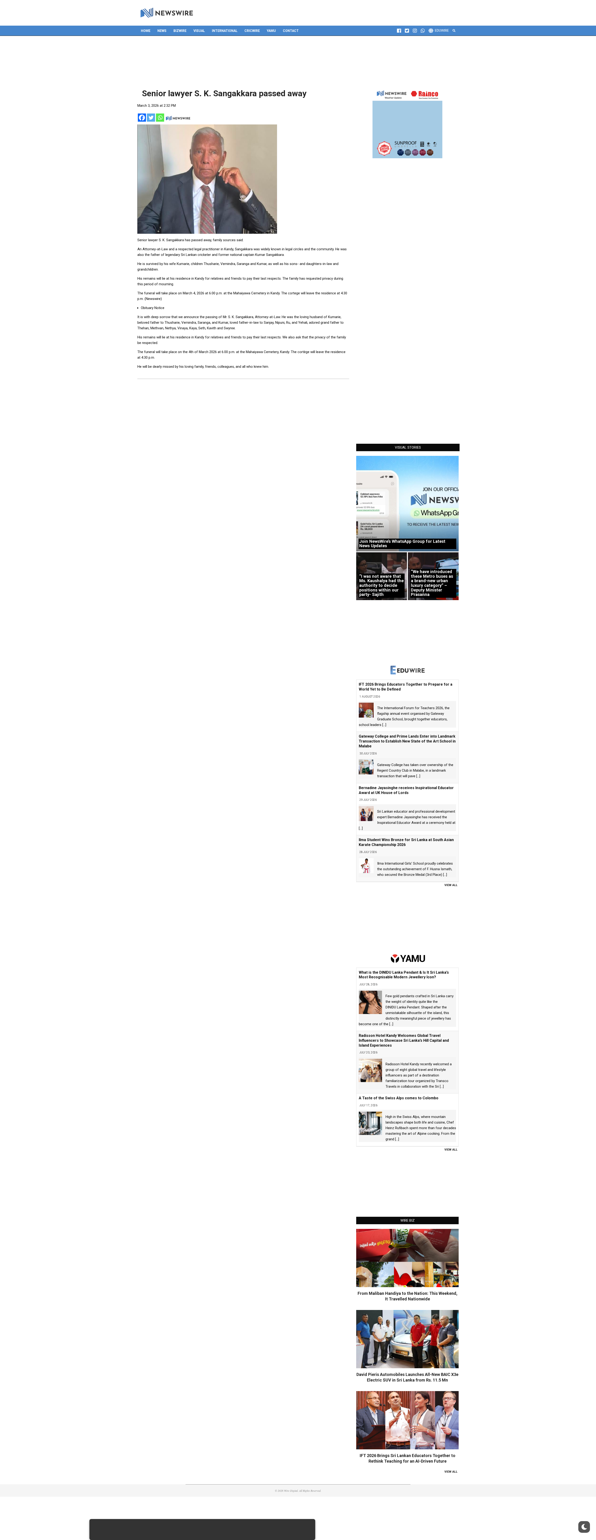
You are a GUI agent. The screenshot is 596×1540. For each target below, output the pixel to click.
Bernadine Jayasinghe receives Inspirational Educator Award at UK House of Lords (406, 790)
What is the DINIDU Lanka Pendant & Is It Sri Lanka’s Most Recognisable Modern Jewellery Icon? (404, 975)
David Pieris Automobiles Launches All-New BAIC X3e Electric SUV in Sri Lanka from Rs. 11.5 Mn (407, 1377)
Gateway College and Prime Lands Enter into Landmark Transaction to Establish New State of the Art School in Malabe (407, 741)
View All (450, 885)
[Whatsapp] (160, 117)
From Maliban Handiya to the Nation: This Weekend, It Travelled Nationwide (407, 1296)
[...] (384, 725)
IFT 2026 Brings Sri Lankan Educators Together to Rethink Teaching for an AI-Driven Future (407, 1458)
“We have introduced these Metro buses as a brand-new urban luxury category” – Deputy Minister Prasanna (432, 583)
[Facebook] (142, 117)
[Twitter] (151, 117)
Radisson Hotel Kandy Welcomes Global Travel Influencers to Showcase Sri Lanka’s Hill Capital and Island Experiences (404, 1040)
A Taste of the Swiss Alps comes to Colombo (398, 1098)
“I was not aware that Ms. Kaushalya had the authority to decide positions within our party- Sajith (381, 585)
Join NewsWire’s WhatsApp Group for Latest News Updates (402, 543)
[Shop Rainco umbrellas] (407, 123)
